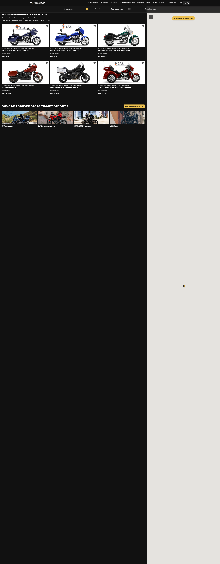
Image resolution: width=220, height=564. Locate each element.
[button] (25, 41)
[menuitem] (92, 3)
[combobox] (73, 9)
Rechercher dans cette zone (184, 18)
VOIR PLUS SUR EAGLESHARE (134, 106)
